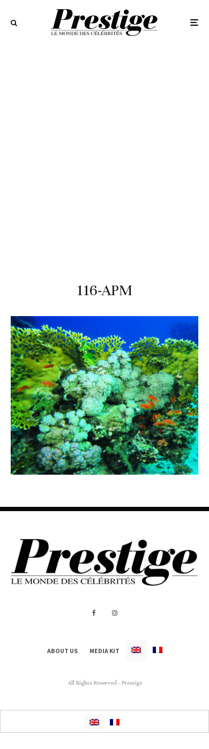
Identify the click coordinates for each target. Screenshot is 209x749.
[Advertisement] (104, 154)
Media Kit (104, 651)
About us (62, 651)
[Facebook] (94, 613)
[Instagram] (114, 613)
